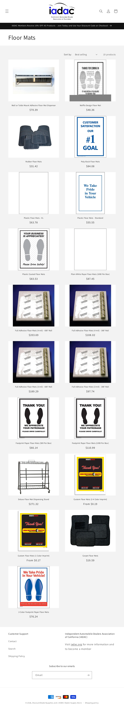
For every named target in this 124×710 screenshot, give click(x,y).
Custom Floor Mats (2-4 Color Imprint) (90, 499)
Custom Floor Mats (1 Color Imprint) (34, 556)
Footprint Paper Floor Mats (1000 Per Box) (90, 443)
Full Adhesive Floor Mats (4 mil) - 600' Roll (33, 330)
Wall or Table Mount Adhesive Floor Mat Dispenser (34, 105)
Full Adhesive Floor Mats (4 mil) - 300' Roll (90, 330)
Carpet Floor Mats (90, 556)
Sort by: (68, 54)
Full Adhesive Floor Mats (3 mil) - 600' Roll (33, 387)
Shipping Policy (16, 656)
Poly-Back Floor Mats (90, 161)
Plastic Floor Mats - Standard (90, 218)
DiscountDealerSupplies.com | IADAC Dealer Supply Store (57, 703)
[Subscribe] (88, 675)
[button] (7, 11)
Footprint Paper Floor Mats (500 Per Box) (34, 443)
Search (12, 648)
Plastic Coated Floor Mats (33, 274)
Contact (12, 641)
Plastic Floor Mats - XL (34, 218)
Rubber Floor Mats (34, 161)
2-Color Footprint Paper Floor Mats (33, 612)
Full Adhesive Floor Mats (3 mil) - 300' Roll (90, 387)
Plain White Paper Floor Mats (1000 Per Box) (90, 274)
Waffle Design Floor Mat (90, 105)
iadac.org (76, 644)
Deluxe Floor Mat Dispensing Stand (33, 499)
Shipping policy (92, 703)
